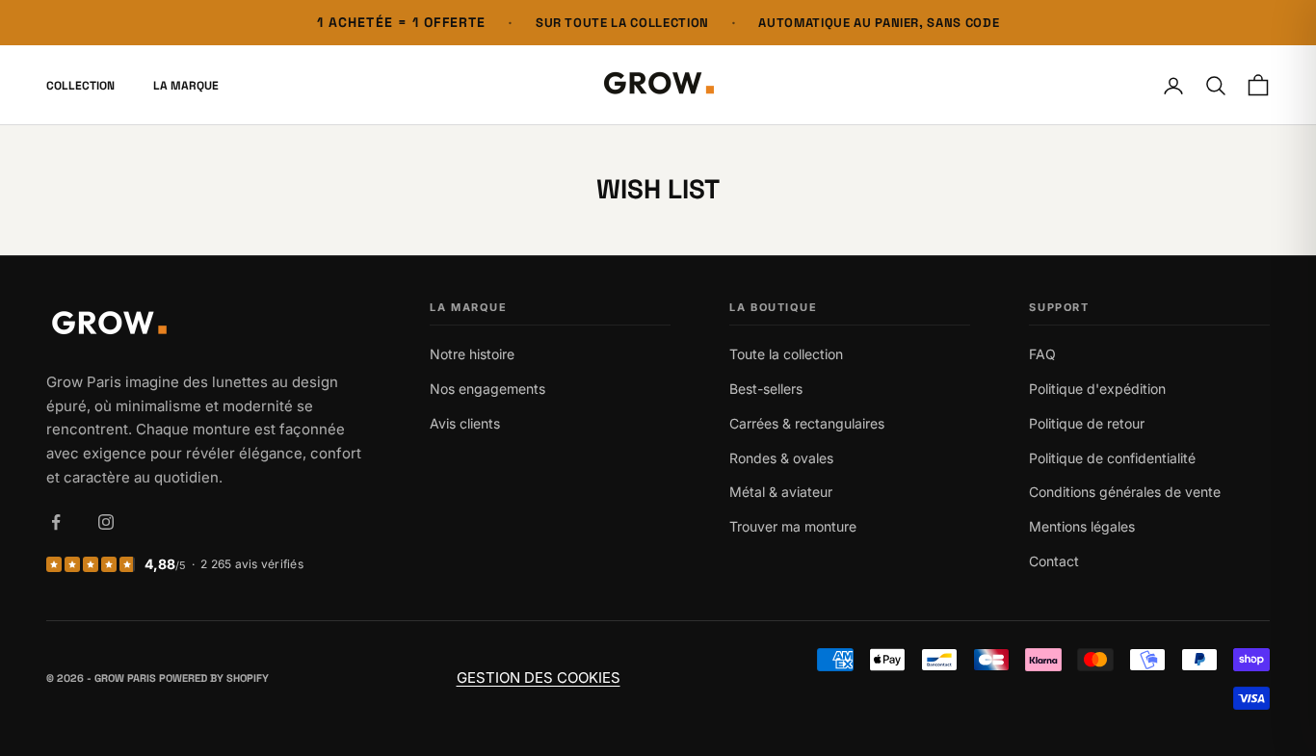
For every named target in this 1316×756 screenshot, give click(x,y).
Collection (80, 85)
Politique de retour (1087, 423)
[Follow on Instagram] (106, 522)
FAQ (1042, 354)
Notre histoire (472, 354)
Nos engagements (487, 388)
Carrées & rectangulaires (806, 423)
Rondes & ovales (781, 458)
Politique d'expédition (1097, 388)
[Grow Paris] (208, 325)
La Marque (186, 85)
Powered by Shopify (214, 678)
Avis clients (465, 423)
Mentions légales (1082, 526)
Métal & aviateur (780, 491)
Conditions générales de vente (1125, 491)
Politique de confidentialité (1112, 458)
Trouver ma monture (792, 526)
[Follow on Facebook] (56, 522)
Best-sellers (766, 388)
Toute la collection (786, 354)
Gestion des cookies (538, 677)
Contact (1054, 561)
